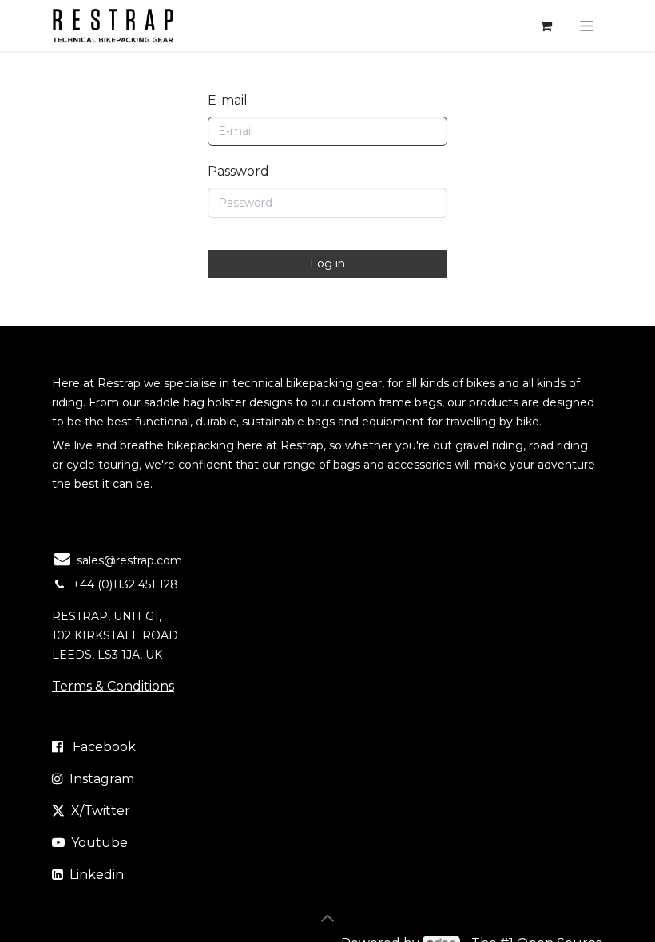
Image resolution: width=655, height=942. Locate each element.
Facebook (104, 746)
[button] (327, 918)
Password (238, 171)
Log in (327, 263)
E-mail (228, 100)
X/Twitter (100, 810)
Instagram (101, 778)
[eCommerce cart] (545, 25)
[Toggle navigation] (586, 25)
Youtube (99, 842)
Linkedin (96, 874)
